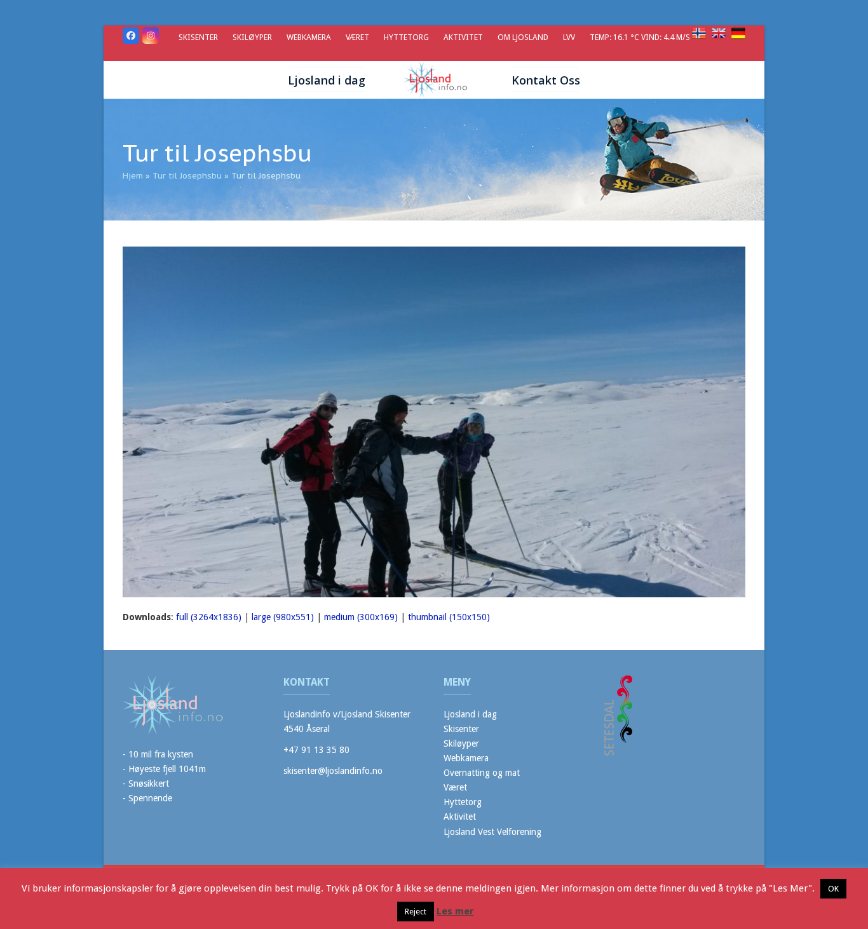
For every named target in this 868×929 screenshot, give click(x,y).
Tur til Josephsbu (187, 175)
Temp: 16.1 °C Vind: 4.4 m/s (641, 37)
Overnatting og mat (482, 773)
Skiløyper (461, 743)
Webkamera (466, 758)
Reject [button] (415, 911)
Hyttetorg (463, 802)
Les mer (455, 911)
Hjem (133, 175)
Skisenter (461, 729)
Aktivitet (460, 816)
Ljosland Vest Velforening (492, 832)
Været (455, 787)
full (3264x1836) (208, 617)
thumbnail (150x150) (449, 617)
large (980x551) (283, 617)
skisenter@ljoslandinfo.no (333, 771)
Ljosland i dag (470, 714)
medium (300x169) (361, 617)
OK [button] (833, 888)
